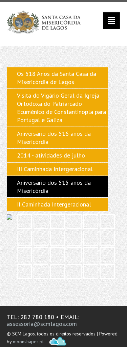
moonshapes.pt (28, 341)
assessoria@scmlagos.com (42, 324)
